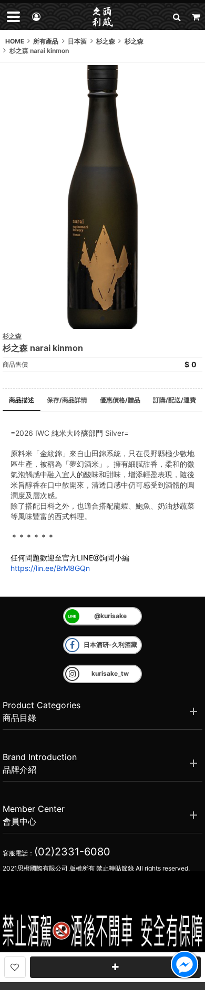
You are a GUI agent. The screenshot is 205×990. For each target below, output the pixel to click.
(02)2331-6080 (72, 851)
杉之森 (12, 336)
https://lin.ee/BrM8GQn (50, 568)
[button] (176, 16)
